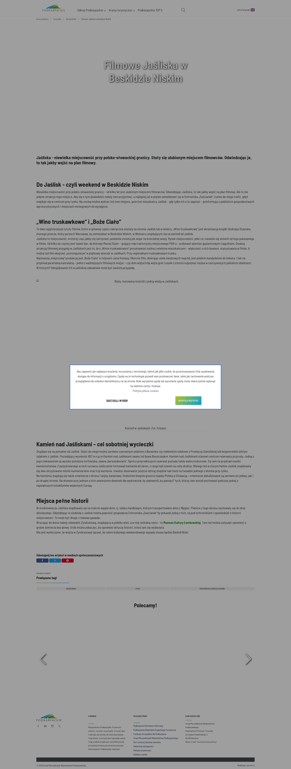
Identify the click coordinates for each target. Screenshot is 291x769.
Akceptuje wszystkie (188, 400)
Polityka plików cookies (146, 391)
